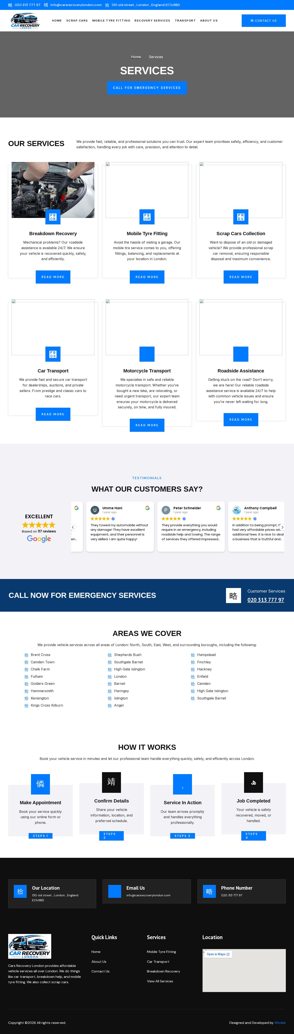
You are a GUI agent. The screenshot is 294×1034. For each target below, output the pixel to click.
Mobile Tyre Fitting (111, 20)
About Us (209, 20)
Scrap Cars (77, 20)
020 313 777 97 (266, 599)
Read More (53, 277)
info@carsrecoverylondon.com (148, 895)
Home (57, 20)
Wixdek (280, 1022)
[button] (282, 527)
